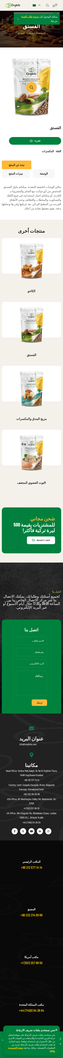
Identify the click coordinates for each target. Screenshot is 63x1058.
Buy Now (34, 283)
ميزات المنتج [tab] (16, 173)
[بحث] (47, 5)
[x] (23, 831)
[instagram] (48, 831)
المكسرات (48, 151)
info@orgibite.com (28, 744)
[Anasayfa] (13, 5)
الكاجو (31, 291)
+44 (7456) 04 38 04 (31, 822)
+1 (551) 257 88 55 (31, 808)
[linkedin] (40, 831)
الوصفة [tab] (44, 173)
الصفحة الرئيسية (37, 32)
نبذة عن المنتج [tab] (16, 165)
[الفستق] (31, 87)
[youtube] (31, 831)
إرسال (39, 702)
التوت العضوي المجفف (31, 482)
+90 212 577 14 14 (31, 780)
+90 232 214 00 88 (31, 794)
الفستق (31, 355)
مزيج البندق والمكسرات (31, 418)
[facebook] (15, 831)
